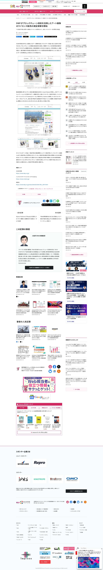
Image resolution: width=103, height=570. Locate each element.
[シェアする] (44, 201)
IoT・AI (65, 1)
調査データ (55, 527)
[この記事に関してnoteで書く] (54, 200)
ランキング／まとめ (56, 534)
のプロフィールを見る (39, 267)
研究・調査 (73, 1)
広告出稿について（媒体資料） (42, 509)
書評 (67, 527)
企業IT (57, 1)
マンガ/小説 (68, 529)
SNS (36, 14)
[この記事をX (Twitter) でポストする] (47, 201)
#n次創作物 (31, 188)
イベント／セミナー (69, 532)
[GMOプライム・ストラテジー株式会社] (72, 479)
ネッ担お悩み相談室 (37, 370)
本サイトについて (23, 509)
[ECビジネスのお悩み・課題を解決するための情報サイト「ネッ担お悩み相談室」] (45, 562)
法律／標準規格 (20, 534)
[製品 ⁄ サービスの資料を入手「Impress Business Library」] (45, 558)
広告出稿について (76, 6)
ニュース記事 (82, 527)
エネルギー (58, 2)
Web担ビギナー (37, 6)
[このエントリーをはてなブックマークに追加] (51, 201)
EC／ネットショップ (32, 537)
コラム (54, 529)
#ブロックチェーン (39, 188)
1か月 (83, 82)
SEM (29, 539)
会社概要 (55, 511)
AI (32, 14)
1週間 (76, 82)
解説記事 (82, 525)
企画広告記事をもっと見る (77, 254)
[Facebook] (54, 366)
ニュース (23, 18)
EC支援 (69, 2)
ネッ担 (31, 370)
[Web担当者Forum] (23, 503)
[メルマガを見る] (67, 502)
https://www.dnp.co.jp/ (22, 173)
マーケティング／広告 (25, 14)
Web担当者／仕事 (84, 14)
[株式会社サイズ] (56, 479)
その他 (41, 539)
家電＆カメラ (45, 407)
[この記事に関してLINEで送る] (57, 201)
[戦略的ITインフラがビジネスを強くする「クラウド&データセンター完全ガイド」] (45, 549)
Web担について (67, 6)
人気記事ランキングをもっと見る (77, 143)
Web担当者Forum (23, 6)
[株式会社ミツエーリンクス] (23, 463)
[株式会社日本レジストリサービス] (23, 479)
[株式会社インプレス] (26, 556)
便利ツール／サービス (57, 532)
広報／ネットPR (20, 537)
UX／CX (30, 534)
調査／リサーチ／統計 (72, 14)
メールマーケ (19, 539)
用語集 (81, 532)
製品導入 (50, 1)
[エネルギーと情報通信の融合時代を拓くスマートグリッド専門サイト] (69, 553)
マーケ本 (22, 407)
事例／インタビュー (69, 525)
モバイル (41, 537)
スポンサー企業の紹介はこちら (76, 491)
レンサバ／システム (44, 534)
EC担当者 (41, 1)
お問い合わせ (56, 509)
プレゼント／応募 (83, 529)
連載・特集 (54, 6)
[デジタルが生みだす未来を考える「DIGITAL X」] (57, 558)
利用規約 (72, 509)
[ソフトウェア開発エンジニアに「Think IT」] (57, 549)
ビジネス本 (33, 407)
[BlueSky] (50, 371)
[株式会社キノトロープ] (39, 479)
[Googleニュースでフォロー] (81, 502)
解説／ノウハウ (56, 525)
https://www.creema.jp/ (23, 179)
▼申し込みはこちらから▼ (84, 556)
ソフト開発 (61, 1)
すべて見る (77, 389)
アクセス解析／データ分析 (45, 14)
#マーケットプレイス (48, 188)
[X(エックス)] (58, 366)
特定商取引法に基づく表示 (42, 511)
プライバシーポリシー (24, 511)
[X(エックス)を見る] (74, 502)
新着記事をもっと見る (77, 70)
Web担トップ (18, 18)
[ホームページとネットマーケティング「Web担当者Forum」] (69, 549)
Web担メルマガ (46, 6)
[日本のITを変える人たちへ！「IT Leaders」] (57, 553)
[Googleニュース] (54, 371)
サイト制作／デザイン (57, 14)
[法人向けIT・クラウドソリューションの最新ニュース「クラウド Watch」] (45, 553)
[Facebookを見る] (71, 502)
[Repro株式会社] (39, 463)
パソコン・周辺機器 (56, 407)
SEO (18, 14)
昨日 (69, 82)
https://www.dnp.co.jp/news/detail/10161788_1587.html (32, 184)
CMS (65, 14)
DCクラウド (69, 1)
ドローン (62, 2)
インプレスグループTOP (75, 511)
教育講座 (65, 2)
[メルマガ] (50, 366)
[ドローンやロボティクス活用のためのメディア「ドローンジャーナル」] (69, 558)
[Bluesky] (78, 502)
